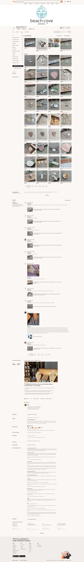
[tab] (17, 36)
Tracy (28, 202)
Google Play (22, 556)
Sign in (65, 1)
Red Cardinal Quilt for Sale (16, 529)
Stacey (28, 288)
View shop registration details (32, 519)
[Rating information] (16, 28)
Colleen (28, 342)
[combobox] (39, 2)
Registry (52, 3)
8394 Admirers (14, 73)
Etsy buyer (28, 251)
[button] (62, 28)
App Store (16, 556)
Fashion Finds (43, 3)
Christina (28, 239)
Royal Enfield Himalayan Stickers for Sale (32, 529)
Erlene (28, 263)
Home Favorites (37, 3)
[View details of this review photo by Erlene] (33, 270)
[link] (25, 186)
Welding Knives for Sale (45, 529)
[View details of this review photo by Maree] (33, 319)
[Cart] (70, 2)
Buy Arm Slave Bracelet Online (61, 529)
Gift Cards (57, 3)
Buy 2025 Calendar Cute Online (31, 530)
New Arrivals (31, 3)
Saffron (28, 215)
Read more (47, 195)
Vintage (48, 3)
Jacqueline (28, 227)
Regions (70, 560)
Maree (28, 312)
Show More (42, 533)
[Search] (62, 2)
